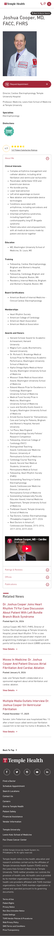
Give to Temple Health (13, 807)
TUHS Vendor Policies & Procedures (18, 919)
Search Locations (11, 791)
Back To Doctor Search (42, 13)
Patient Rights (8, 903)
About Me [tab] (9, 158)
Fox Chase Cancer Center (15, 840)
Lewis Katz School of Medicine (17, 835)
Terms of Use (8, 899)
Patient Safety (9, 812)
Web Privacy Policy (11, 922)
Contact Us (8, 796)
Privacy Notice (9, 907)
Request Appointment (19, 84)
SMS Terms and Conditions (14, 926)
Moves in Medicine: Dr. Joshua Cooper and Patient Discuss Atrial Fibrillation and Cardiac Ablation (24, 664)
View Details (9, 649)
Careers (6, 801)
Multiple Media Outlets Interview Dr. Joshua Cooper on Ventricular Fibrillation (26, 705)
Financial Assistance (13, 817)
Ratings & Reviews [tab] (14, 570)
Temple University (11, 830)
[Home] (27, 761)
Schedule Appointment (14, 786)
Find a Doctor (9, 781)
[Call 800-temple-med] (42, 4)
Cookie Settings (9, 915)
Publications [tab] (11, 584)
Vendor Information (12, 822)
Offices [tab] (8, 577)
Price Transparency (11, 930)
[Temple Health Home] (14, 4)
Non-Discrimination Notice (13, 911)
